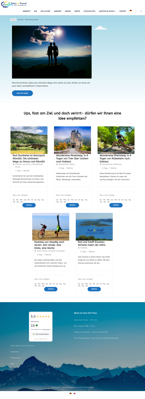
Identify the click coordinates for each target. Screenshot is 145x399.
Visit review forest (42, 334)
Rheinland (117, 164)
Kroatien (52, 251)
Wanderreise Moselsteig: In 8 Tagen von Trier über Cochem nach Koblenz (72, 158)
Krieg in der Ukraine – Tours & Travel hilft (91, 332)
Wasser (68, 11)
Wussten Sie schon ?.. (107, 11)
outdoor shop (89, 11)
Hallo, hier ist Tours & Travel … (23, 346)
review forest (46, 329)
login (12, 370)
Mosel (72, 164)
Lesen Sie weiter (22, 93)
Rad (35, 11)
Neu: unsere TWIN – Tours (84, 326)
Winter (77, 11)
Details (29, 205)
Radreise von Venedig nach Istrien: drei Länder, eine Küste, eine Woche (49, 245)
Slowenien (60, 251)
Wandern (57, 11)
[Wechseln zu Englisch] (74, 393)
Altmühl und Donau (23, 164)
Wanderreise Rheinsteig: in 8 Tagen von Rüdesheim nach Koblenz (115, 158)
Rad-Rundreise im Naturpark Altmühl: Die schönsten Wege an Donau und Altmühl (29, 158)
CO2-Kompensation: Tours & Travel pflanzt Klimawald (96, 338)
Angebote (26, 11)
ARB (12, 364)
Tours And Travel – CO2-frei (85, 320)
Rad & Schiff (45, 11)
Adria (39, 251)
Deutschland (37, 164)
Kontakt (123, 11)
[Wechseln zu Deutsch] (70, 393)
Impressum (14, 352)
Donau (17, 167)
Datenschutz (15, 358)
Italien (44, 251)
